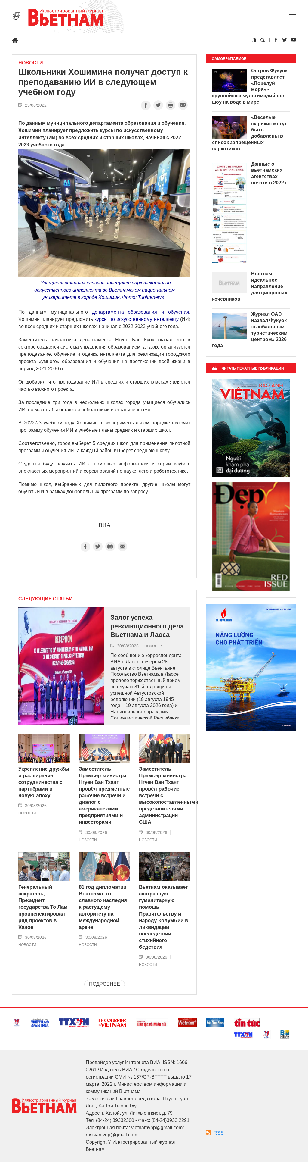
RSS (219, 1132)
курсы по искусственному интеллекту (136, 319)
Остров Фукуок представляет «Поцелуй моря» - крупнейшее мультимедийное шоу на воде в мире (250, 86)
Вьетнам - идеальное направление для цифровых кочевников (249, 286)
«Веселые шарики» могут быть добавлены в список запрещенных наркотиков (249, 133)
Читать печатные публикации (253, 368)
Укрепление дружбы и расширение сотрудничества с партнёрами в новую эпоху (43, 782)
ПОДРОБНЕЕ (104, 984)
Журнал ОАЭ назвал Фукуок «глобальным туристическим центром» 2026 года (250, 330)
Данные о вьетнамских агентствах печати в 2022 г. (269, 173)
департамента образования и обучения (140, 312)
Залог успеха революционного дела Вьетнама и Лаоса (147, 626)
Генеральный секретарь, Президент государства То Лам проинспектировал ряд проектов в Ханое (43, 907)
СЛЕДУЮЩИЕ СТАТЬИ (45, 599)
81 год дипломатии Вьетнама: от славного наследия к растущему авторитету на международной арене (103, 907)
